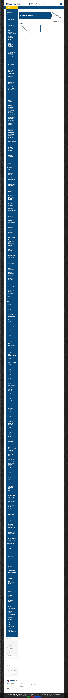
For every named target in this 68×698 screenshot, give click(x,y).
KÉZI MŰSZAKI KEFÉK (11, 459)
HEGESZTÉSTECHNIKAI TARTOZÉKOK (11, 520)
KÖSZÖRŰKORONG (11, 408)
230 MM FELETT (11, 338)
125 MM (9, 306)
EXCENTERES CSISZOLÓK (10, 220)
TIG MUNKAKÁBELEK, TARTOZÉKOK (11, 530)
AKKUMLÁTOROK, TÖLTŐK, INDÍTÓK (11, 258)
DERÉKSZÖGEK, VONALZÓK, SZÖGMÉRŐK (10, 127)
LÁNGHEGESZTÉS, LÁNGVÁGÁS (10, 512)
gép (8, 668)
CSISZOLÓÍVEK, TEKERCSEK (10, 404)
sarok (8, 673)
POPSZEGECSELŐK (11, 139)
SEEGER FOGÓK (10, 86)
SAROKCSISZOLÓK (11, 176)
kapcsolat (53, 0)
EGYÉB (9, 30)
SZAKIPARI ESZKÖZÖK (11, 143)
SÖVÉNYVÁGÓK (10, 275)
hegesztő (14, 672)
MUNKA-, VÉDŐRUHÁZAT (12, 621)
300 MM (9, 312)
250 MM (10, 360)
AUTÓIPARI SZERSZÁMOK (10, 153)
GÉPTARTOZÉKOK (10, 298)
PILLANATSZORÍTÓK (11, 137)
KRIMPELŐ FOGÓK (11, 91)
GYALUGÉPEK (10, 225)
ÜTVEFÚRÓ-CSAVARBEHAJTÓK (11, 246)
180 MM (9, 309)
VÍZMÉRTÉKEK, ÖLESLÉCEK (10, 124)
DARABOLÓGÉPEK (11, 182)
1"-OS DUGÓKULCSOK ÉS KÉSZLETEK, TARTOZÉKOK (11, 53)
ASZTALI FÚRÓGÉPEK (11, 189)
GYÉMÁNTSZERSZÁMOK (11, 326)
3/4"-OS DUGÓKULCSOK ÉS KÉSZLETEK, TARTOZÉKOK (11, 49)
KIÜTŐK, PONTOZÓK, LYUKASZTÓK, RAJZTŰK (12, 118)
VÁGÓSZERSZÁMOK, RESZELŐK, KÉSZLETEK (11, 95)
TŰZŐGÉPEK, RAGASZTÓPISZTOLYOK (12, 141)
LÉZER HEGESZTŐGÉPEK (12, 495)
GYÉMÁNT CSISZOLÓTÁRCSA (11, 341)
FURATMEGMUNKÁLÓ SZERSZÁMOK (11, 545)
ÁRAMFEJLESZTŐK (11, 263)
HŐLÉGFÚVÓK (10, 208)
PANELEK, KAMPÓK (11, 164)
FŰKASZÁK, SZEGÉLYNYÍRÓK (11, 273)
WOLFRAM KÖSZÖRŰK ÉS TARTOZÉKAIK (11, 533)
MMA (9, 490)
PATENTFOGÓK (10, 85)
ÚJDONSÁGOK (9, 10)
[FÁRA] (45, 28)
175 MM (10, 413)
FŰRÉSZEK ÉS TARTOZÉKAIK (10, 101)
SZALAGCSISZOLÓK (11, 222)
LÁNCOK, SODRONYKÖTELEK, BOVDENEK (11, 582)
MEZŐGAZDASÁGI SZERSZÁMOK (11, 158)
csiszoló (12, 670)
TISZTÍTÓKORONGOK (11, 316)
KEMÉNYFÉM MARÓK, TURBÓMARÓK (11, 464)
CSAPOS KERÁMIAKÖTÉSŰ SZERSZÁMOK (11, 439)
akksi (11, 672)
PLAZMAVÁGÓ (10, 493)
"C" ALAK (9, 469)
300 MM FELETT (10, 314)
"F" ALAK (9, 474)
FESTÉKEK (9, 606)
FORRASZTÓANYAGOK (11, 570)
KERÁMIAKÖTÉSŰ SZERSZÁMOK (10, 407)
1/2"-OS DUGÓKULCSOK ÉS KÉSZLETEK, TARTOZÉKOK (11, 45)
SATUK (9, 135)
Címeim (22, 683)
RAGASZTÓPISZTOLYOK (12, 210)
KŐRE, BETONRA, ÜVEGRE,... (35, 32)
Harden (9, 649)
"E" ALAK (9, 472)
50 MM (10, 371)
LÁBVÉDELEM (10, 622)
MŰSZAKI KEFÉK (10, 450)
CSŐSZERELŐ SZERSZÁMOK (10, 145)
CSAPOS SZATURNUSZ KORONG (12, 363)
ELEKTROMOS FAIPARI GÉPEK (11, 214)
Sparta (9, 653)
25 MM (10, 366)
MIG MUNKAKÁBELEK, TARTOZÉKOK (11, 528)
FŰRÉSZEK (10, 253)
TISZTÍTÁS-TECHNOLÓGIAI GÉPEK (11, 286)
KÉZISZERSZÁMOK (10, 12)
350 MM (10, 419)
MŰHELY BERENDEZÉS (10, 626)
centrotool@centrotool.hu (35, 4)
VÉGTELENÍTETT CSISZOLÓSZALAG (11, 387)
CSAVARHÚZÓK (10, 66)
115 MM (9, 304)
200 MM (10, 358)
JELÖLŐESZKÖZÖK (11, 132)
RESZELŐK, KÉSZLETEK (11, 103)
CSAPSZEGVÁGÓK (11, 97)
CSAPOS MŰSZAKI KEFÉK (11, 457)
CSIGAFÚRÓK (10, 547)
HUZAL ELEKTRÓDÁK (11, 501)
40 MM (10, 369)
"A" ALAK (9, 465)
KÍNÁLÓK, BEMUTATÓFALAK (10, 161)
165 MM (10, 356)
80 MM (10, 374)
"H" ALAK (9, 477)
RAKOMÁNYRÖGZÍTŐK (12, 591)
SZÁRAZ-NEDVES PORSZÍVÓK (11, 288)
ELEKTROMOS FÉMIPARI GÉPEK (11, 169)
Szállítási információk (32, 7)
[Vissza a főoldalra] (33, 10)
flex (15, 670)
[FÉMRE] (24, 28)
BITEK (9, 61)
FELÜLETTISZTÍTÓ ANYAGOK (10, 596)
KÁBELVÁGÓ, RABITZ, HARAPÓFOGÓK (11, 83)
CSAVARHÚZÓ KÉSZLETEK (10, 68)
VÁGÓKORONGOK (10, 303)
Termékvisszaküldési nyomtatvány (49, 7)
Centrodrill (10, 648)
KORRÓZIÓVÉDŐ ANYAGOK (10, 598)
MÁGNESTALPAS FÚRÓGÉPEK (11, 188)
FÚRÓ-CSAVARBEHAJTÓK (11, 243)
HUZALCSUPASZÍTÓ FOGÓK (11, 80)
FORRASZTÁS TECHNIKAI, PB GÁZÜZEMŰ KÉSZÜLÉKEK (11, 564)
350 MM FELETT (11, 421)
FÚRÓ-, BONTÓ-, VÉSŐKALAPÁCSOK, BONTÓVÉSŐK (11, 198)
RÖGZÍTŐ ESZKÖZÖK (11, 134)
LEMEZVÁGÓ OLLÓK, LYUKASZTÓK (11, 185)
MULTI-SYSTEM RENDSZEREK (10, 71)
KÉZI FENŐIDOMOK (11, 441)
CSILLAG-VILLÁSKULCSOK (10, 17)
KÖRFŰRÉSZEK (10, 232)
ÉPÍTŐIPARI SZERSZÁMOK (10, 156)
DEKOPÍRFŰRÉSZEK (11, 229)
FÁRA (10, 552)
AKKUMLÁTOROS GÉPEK (11, 241)
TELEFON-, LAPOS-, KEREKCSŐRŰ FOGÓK (11, 89)
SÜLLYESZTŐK (10, 554)
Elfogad (29, 696)
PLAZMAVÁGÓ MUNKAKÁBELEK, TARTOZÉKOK (11, 536)
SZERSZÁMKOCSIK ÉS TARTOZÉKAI (11, 628)
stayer (8, 670)
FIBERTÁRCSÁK (10, 377)
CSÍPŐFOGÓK (10, 76)
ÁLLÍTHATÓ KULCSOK (11, 27)
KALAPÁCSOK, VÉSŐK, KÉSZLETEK (11, 111)
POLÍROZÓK (10, 177)
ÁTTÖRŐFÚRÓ (10, 559)
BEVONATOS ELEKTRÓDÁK (10, 499)
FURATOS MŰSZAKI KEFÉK (11, 452)
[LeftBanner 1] (8, 661)
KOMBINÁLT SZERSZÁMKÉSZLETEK (11, 56)
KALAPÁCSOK (10, 112)
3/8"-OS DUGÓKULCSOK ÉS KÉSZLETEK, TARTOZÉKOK (11, 40)
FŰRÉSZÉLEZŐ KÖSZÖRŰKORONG (11, 424)
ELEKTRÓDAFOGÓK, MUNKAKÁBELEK (11, 522)
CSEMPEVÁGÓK (10, 203)
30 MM (10, 367)
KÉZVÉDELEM (10, 619)
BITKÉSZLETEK (10, 62)
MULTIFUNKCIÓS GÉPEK (12, 255)
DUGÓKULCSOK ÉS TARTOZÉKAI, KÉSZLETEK (12, 33)
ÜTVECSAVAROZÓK (11, 252)
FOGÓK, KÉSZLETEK (11, 73)
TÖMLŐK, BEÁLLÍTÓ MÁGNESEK (11, 541)
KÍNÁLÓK (9, 163)
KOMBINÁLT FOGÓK (11, 74)
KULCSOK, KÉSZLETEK (11, 13)
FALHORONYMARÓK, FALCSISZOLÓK (11, 201)
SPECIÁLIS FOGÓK (11, 92)
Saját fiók (22, 680)
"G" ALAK (9, 475)
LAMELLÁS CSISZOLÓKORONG (11, 347)
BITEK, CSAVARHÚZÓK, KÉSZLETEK (11, 59)
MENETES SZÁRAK (11, 589)
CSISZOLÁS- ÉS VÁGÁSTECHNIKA (9, 301)
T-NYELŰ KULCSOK (11, 25)
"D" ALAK (9, 470)
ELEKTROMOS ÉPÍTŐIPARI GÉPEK (12, 196)
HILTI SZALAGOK (11, 588)
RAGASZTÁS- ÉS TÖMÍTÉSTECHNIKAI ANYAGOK (11, 604)
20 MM (10, 364)
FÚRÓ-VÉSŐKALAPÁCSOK (11, 250)
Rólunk (39, 7)
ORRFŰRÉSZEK (10, 230)
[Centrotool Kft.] (13, 4)
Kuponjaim (22, 687)
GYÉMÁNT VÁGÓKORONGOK (11, 328)
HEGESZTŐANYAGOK (11, 497)
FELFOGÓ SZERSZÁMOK (11, 461)
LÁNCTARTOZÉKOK (11, 585)
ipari (10, 668)
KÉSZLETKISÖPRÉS (22, 7)
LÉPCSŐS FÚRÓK (10, 556)
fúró (8, 672)
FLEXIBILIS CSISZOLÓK (11, 385)
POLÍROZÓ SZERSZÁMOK (12, 443)
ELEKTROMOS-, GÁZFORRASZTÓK (10, 567)
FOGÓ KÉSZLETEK (11, 78)
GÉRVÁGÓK (10, 235)
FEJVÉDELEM (9, 612)
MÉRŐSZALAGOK (11, 121)
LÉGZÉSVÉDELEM (10, 617)
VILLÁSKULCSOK (10, 15)
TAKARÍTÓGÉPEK (11, 293)
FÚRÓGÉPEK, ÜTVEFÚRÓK (10, 171)
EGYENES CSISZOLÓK (11, 179)
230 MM (9, 311)
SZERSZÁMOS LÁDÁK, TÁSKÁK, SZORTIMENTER (12, 631)
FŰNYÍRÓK (10, 270)
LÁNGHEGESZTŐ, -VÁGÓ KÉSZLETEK (11, 515)
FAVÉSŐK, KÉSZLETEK (11, 114)
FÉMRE (10, 548)
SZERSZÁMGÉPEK (9, 167)
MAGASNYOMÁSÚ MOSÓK (11, 291)
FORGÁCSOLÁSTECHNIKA (11, 543)
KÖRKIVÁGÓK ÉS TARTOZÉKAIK (10, 108)
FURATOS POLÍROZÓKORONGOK (12, 445)
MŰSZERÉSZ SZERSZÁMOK (10, 151)
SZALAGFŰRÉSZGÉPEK (11, 237)
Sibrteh (9, 652)
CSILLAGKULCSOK (11, 19)
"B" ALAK (9, 467)
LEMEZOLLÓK (10, 98)
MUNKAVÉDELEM (9, 611)
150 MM (9, 307)
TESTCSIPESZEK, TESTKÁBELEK (11, 525)
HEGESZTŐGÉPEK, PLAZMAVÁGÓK (10, 487)
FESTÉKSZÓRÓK (10, 216)
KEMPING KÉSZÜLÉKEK (11, 568)
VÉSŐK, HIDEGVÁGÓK (11, 115)
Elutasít (32, 696)
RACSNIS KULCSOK (11, 21)
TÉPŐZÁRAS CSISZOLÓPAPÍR (10, 390)
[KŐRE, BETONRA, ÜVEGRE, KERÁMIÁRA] (34, 28)
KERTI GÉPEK (10, 267)
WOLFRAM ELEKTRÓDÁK (10, 503)
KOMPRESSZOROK (11, 191)
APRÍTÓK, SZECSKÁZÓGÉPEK (11, 269)
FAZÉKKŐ (9, 436)
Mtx (9, 651)
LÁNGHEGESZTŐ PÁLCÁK (11, 506)
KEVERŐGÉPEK (10, 205)
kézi (13, 668)
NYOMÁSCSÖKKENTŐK (12, 538)
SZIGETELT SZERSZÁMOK (10, 148)
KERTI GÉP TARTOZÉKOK (10, 282)
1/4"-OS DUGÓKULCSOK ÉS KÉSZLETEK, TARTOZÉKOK (11, 36)
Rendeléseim (23, 682)
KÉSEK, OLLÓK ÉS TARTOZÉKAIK (11, 105)
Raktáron (10, 645)
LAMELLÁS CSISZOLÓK (11, 345)
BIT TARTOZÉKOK (11, 64)
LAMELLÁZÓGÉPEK (11, 227)
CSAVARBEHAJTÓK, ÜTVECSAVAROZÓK (11, 174)
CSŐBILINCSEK (10, 578)
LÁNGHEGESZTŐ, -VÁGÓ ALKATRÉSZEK (11, 517)
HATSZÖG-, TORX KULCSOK (11, 23)
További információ (37, 696)
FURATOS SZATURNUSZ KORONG (12, 355)
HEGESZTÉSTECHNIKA (10, 485)
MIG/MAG (9, 488)
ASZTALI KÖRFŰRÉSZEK (12, 234)
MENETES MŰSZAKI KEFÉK (11, 455)
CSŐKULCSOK (10, 28)
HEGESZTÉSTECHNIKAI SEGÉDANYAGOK (11, 609)
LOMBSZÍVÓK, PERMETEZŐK (10, 279)
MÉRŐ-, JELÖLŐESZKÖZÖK (12, 120)
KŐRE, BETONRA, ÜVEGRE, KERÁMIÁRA (12, 550)
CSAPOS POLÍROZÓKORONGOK (12, 448)
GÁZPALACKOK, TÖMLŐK (12, 572)
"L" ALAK (9, 479)
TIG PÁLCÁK (10, 508)
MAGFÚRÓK (10, 558)
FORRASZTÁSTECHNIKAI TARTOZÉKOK (11, 574)
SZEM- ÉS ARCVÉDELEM (11, 614)
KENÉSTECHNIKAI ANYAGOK (10, 601)
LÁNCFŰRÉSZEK (10, 276)
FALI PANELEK (10, 633)
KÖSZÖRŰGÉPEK (11, 181)
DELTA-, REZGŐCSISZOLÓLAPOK (13, 401)
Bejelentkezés (59, 0)
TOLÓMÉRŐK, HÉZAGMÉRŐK (10, 130)
